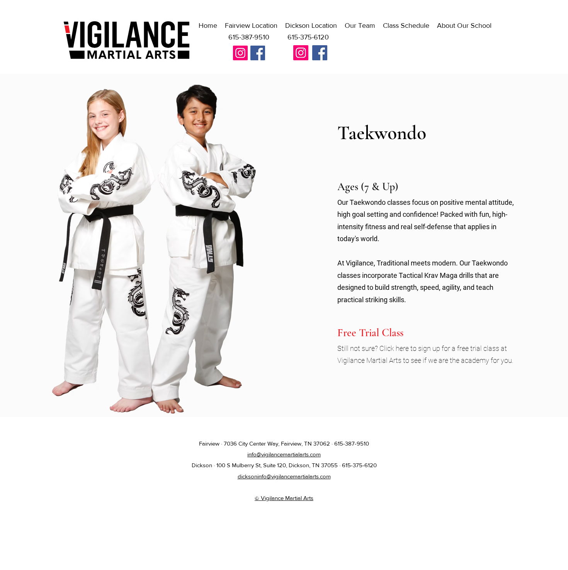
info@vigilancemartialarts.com (284, 454)
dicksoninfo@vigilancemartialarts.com (284, 476)
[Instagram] (240, 53)
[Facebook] (257, 53)
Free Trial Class (370, 332)
